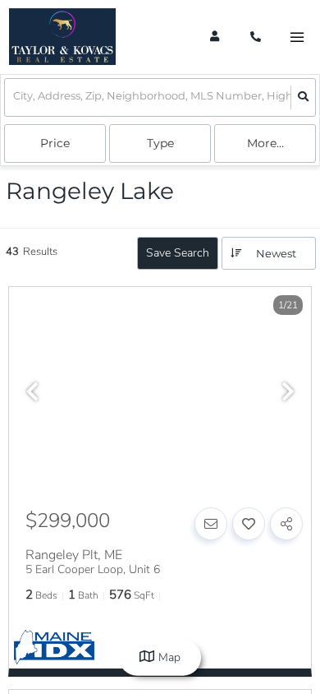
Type (160, 143)
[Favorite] (248, 523)
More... (265, 143)
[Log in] (214, 37)
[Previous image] (32, 393)
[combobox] (14, 97)
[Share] (286, 523)
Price (55, 143)
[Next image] (288, 393)
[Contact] (210, 523)
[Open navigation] (296, 37)
